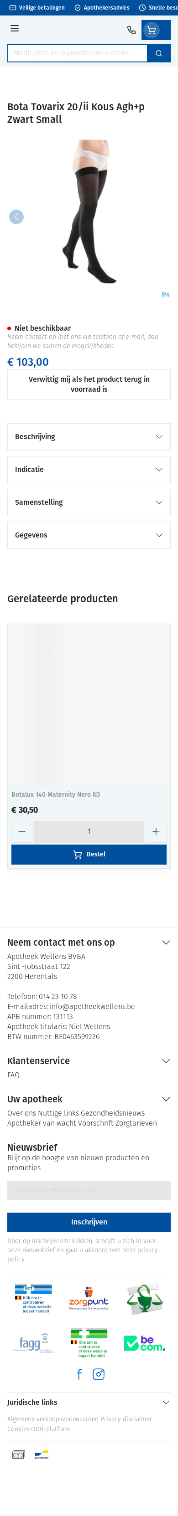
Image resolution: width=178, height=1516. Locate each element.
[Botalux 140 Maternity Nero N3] (89, 705)
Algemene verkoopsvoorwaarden (53, 1419)
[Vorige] (16, 217)
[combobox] (77, 53)
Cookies (18, 1429)
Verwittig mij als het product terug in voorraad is (89, 384)
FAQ (13, 1075)
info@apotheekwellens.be (92, 1007)
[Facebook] (79, 1374)
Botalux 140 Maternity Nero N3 (55, 795)
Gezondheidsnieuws (113, 1113)
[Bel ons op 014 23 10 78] (131, 30)
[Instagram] (98, 1374)
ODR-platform (51, 1429)
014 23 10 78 (58, 997)
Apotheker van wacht (41, 1123)
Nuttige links (58, 1113)
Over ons (21, 1113)
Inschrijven (89, 1222)
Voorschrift (96, 1123)
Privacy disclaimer (126, 1419)
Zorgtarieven (136, 1123)
